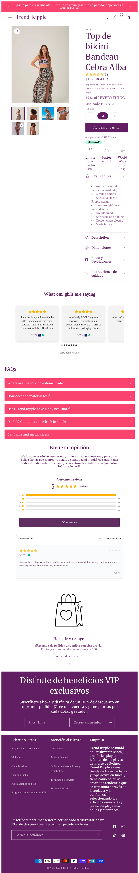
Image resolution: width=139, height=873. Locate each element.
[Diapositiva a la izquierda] (61, 664)
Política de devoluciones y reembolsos (65, 769)
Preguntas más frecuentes (25, 748)
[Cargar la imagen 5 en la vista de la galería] (32, 128)
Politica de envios (66, 656)
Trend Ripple (62, 868)
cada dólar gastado (68, 711)
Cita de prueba (19, 774)
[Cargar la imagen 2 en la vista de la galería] (32, 113)
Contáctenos (58, 748)
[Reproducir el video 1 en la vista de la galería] (17, 128)
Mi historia (17, 757)
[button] (9, 17)
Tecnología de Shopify (81, 868)
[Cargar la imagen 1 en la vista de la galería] (17, 113)
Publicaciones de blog (23, 783)
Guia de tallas (19, 766)
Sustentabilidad (59, 788)
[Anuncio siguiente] (130, 7)
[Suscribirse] (110, 722)
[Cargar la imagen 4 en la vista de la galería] (63, 113)
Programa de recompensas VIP (28, 792)
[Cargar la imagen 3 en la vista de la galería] (47, 113)
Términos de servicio (62, 779)
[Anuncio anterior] (9, 7)
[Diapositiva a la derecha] (78, 664)
